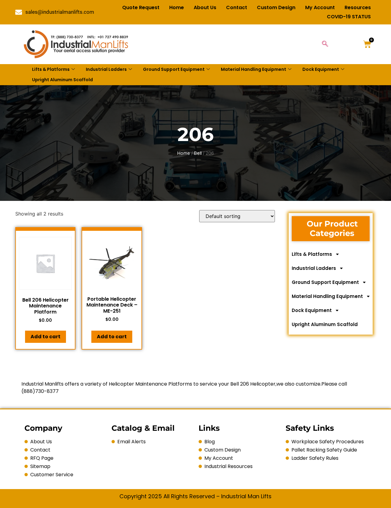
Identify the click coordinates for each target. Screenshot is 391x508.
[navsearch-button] (325, 44)
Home (176, 7)
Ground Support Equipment (174, 69)
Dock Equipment (320, 69)
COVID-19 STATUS (349, 16)
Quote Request (140, 7)
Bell (198, 153)
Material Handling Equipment (253, 69)
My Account (320, 7)
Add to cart (45, 336)
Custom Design (276, 7)
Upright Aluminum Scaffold (62, 80)
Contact (236, 7)
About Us (205, 7)
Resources (358, 7)
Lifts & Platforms (51, 69)
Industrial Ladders (106, 69)
